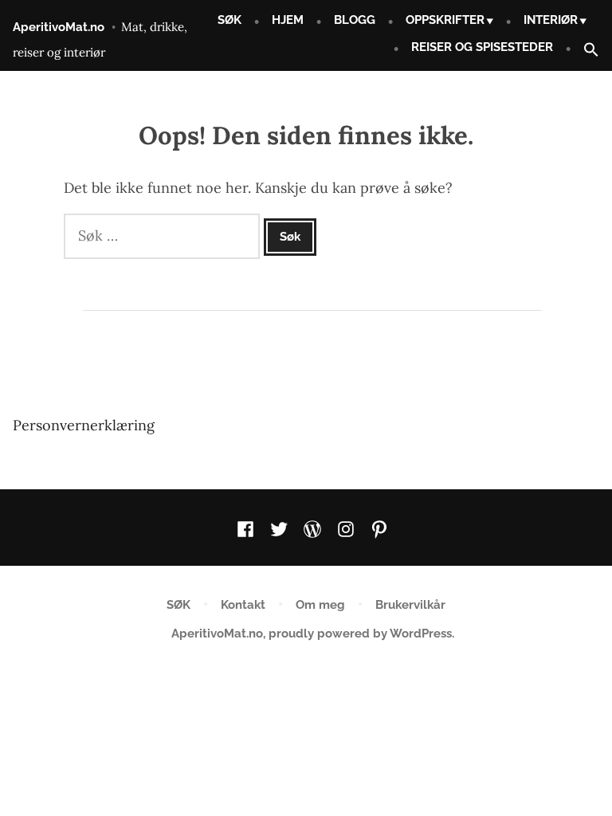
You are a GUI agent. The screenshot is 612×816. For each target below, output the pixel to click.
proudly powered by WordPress (360, 633)
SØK (229, 20)
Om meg (320, 605)
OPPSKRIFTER (445, 20)
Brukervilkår (410, 605)
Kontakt (243, 605)
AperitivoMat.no (58, 27)
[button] (585, 50)
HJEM (288, 20)
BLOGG (354, 20)
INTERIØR (551, 20)
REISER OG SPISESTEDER (482, 47)
